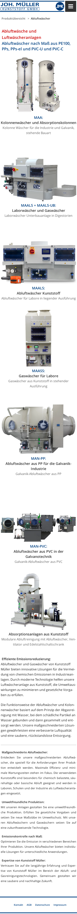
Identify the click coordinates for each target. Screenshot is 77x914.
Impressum (60, 904)
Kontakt (18, 904)
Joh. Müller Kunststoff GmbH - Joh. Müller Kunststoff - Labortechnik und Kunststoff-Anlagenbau (25, 6)
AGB (29, 904)
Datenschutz (42, 904)
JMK (59, 6)
